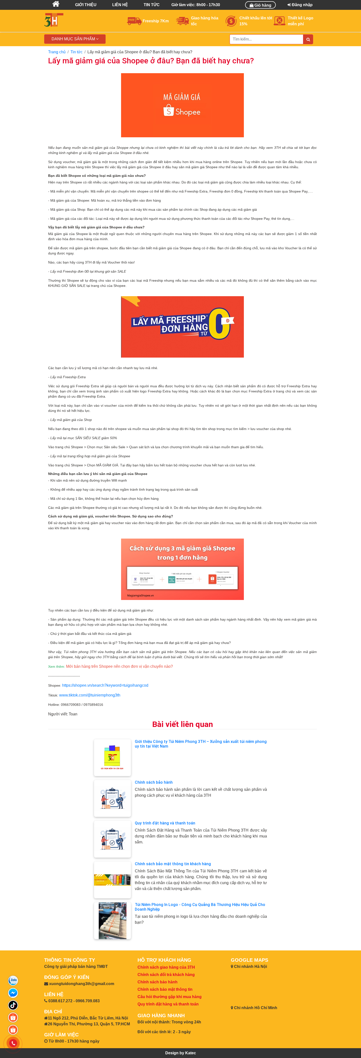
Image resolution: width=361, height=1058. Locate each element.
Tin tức (76, 52)
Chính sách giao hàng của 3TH (166, 967)
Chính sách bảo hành (154, 782)
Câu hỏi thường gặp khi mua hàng (170, 997)
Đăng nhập (302, 5)
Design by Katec (180, 1053)
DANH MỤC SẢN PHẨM (74, 39)
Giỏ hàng (262, 5)
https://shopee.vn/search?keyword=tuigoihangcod (105, 685)
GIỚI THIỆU (86, 5)
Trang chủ (57, 52)
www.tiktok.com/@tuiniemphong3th (89, 695)
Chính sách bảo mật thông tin (165, 989)
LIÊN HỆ (120, 5)
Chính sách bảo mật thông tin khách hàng (173, 864)
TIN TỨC (152, 5)
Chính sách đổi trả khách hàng (166, 975)
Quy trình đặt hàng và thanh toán (165, 823)
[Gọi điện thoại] (13, 1043)
